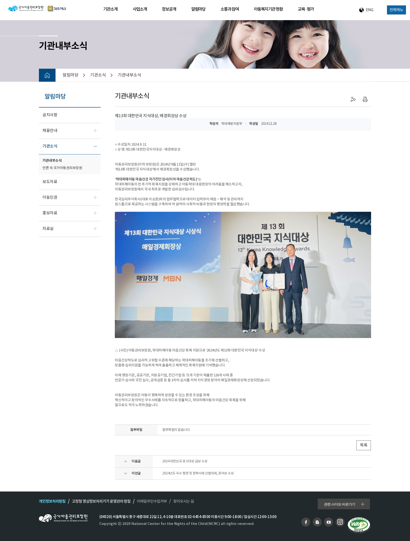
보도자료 (49, 182)
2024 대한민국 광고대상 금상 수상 (184, 461)
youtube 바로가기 (328, 522)
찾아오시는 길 (183, 501)
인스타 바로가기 (340, 522)
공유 (353, 99)
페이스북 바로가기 (305, 522)
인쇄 (365, 99)
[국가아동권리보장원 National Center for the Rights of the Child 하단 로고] (63, 518)
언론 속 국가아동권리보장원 (62, 168)
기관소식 (49, 146)
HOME (47, 75)
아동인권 (49, 197)
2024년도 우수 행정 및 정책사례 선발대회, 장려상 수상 (198, 473)
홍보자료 (49, 213)
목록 (363, 445)
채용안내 (49, 130)
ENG (369, 10)
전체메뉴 (396, 10)
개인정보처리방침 (52, 501)
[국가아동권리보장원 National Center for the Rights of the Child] (37, 8)
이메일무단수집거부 (152, 501)
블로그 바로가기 (317, 522)
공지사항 (49, 115)
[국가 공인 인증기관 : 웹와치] (359, 525)
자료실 (48, 228)
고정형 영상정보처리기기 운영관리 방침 (101, 501)
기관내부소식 (52, 160)
